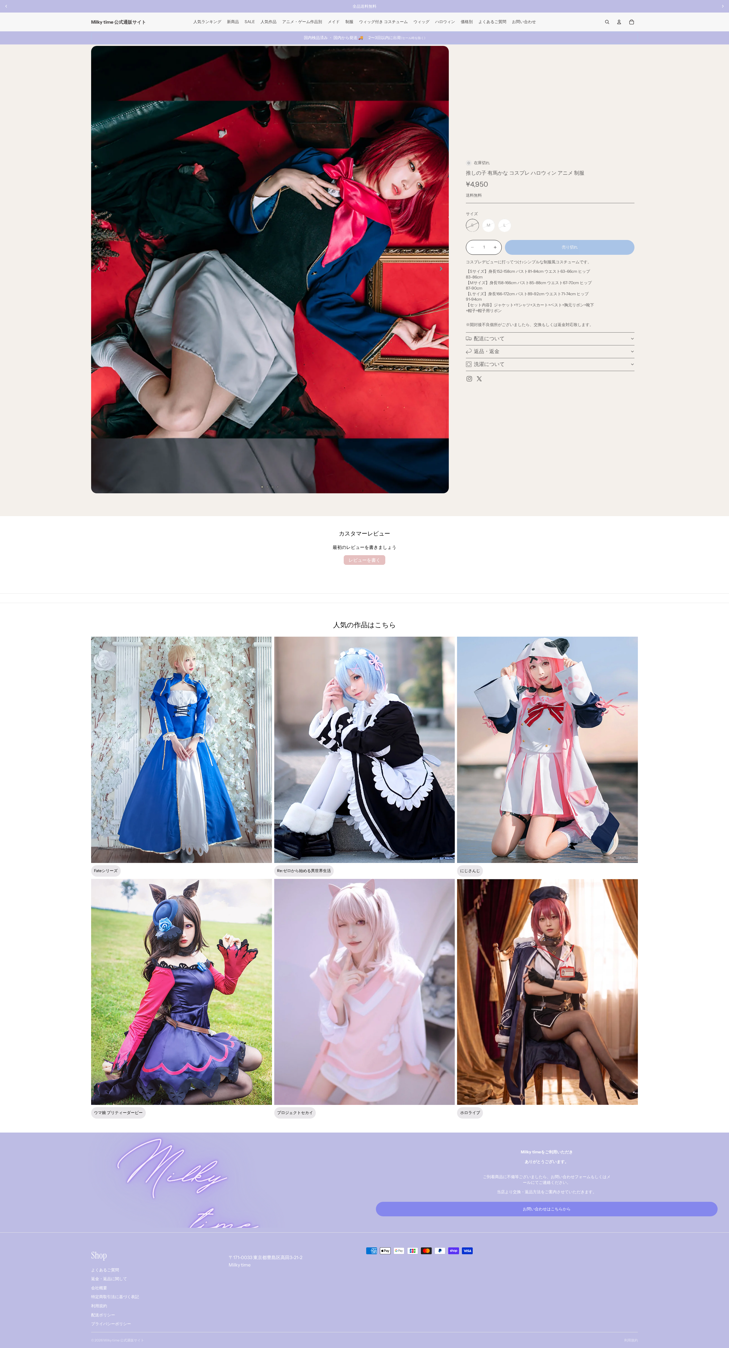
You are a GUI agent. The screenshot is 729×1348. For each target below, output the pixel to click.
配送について (489, 338)
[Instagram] (469, 378)
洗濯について (489, 364)
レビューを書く (364, 560)
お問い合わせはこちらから (547, 1208)
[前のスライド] (6, 6)
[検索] (607, 22)
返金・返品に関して (109, 1278)
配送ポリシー (103, 1315)
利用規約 (99, 1305)
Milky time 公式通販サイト (123, 1340)
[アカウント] (619, 22)
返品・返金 (486, 351)
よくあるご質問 (105, 1269)
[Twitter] (479, 378)
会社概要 (99, 1287)
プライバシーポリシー (111, 1323)
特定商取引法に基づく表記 (115, 1297)
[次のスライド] (722, 6)
